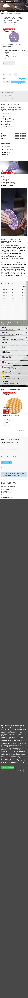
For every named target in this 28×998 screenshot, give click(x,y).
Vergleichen (6, 81)
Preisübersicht (7, 95)
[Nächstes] (24, 35)
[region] (14, 35)
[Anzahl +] (15, 74)
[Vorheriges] (4, 35)
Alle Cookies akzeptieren (8, 767)
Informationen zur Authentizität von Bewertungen (13, 446)
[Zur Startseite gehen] (10, 1)
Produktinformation (8, 92)
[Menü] (2, 1)
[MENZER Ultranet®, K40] (14, 402)
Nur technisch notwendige (8, 770)
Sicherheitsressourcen (9, 100)
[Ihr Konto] (23, 1)
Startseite (3, 13)
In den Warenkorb (18, 81)
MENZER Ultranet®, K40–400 (11, 415)
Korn (4, 70)
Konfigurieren (19, 770)
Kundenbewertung (8, 98)
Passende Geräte (6, 143)
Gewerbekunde (13, 84)
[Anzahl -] (10, 74)
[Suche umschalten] (19, 1)
